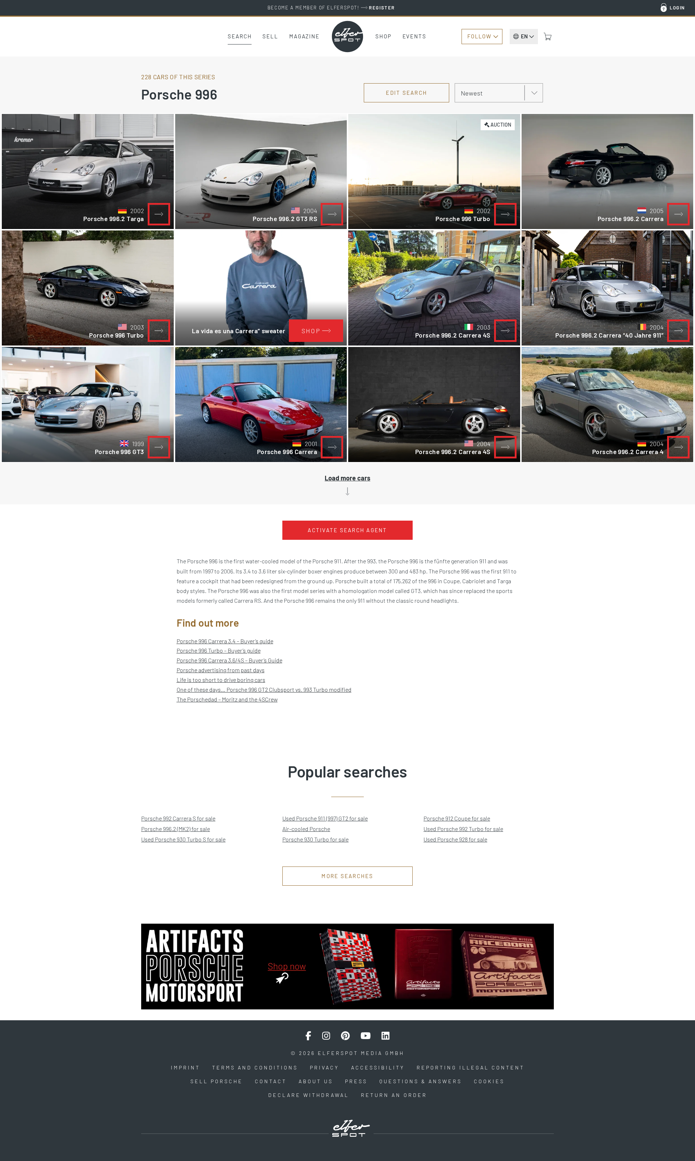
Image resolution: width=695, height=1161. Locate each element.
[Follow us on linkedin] (385, 1036)
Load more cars (347, 478)
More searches (347, 876)
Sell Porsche (216, 1081)
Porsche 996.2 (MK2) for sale (175, 828)
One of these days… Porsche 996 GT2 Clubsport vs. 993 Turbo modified (264, 689)
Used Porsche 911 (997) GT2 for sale (325, 818)
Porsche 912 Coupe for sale (457, 818)
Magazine (304, 36)
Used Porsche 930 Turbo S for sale (183, 839)
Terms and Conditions (255, 1067)
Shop (383, 36)
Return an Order (394, 1095)
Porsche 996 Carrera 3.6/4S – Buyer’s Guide (229, 660)
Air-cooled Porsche (306, 828)
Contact (271, 1081)
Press (356, 1081)
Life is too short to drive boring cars (221, 679)
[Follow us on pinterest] (345, 1036)
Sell (270, 36)
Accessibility (378, 1067)
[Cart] (548, 36)
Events (414, 36)
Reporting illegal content (471, 1067)
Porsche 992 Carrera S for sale (178, 818)
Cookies (489, 1081)
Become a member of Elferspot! (331, 7)
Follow (479, 36)
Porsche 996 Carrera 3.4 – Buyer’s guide (225, 640)
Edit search (406, 92)
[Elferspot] (347, 36)
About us (316, 1081)
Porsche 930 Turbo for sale (315, 839)
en (524, 36)
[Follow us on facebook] (308, 1036)
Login (677, 7)
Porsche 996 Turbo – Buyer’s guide (219, 650)
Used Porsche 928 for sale (455, 839)
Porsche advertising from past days (221, 669)
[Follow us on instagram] (326, 1036)
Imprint (185, 1067)
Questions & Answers (420, 1081)
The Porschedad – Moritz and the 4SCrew (227, 699)
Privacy (324, 1067)
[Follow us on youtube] (365, 1036)
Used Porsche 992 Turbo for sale (463, 828)
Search (240, 36)
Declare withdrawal (308, 1095)
